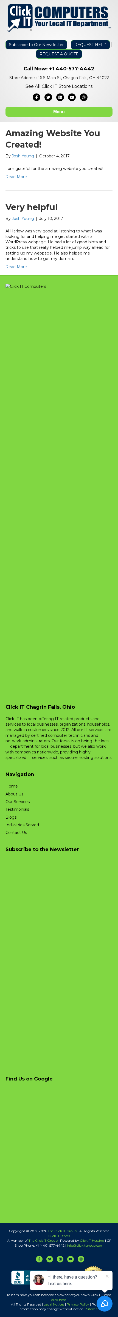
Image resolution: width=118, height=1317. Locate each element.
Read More (16, 176)
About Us (14, 794)
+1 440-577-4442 (71, 69)
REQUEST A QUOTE (59, 54)
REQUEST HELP (90, 44)
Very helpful (31, 207)
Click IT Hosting (92, 1240)
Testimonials (17, 809)
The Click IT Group (62, 1231)
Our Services (17, 801)
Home (11, 786)
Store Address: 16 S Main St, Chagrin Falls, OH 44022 (59, 77)
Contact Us (16, 832)
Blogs (10, 817)
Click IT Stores (59, 1236)
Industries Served (22, 824)
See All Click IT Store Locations (59, 86)
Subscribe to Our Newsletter (36, 44)
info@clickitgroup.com (85, 1245)
